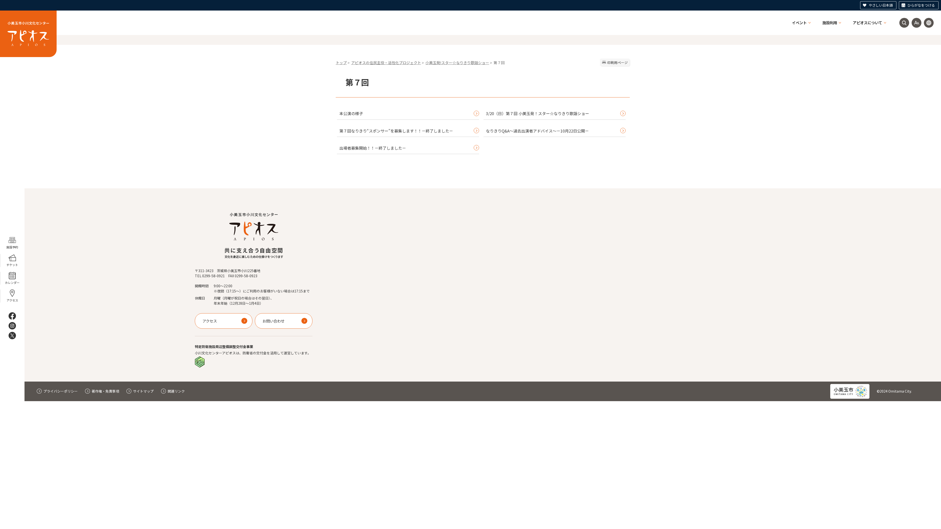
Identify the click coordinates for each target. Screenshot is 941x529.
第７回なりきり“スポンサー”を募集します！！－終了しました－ (396, 131)
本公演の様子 (351, 113)
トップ (341, 62)
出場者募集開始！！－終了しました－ (372, 148)
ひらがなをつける (921, 5)
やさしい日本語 (881, 5)
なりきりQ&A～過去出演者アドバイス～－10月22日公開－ (537, 131)
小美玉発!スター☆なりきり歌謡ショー (457, 62)
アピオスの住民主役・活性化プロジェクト (386, 62)
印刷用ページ (617, 62)
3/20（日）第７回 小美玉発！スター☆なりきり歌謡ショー (537, 113)
